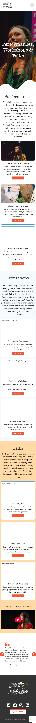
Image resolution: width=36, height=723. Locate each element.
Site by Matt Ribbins (27, 719)
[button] (2, 654)
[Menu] (32, 5)
